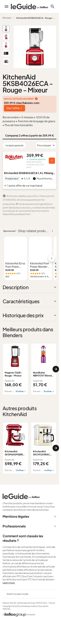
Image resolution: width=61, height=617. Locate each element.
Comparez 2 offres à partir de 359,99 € (29, 135)
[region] (29, 369)
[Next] (56, 369)
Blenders (7, 17)
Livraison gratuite (14, 145)
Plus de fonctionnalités (19, 125)
